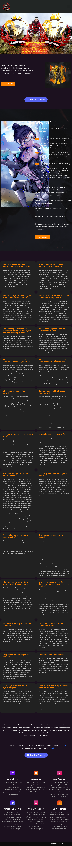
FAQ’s (66, 745)
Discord (51, 748)
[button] (68, 6)
